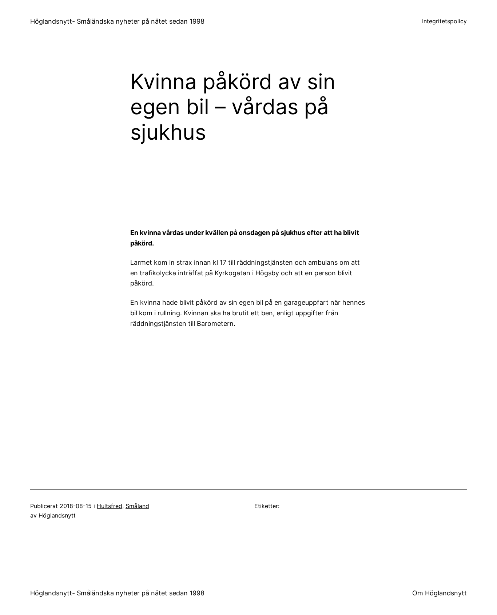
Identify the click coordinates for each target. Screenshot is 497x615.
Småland (137, 506)
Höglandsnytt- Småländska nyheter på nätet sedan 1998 (117, 21)
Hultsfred (109, 506)
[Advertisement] (308, 183)
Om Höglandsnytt (439, 593)
